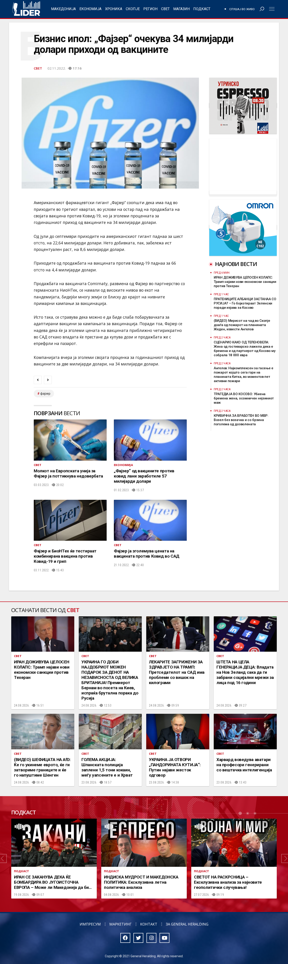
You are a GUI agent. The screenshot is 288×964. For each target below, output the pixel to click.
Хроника (113, 9)
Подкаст (201, 9)
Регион (150, 9)
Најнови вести (236, 264)
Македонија (63, 9)
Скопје (133, 9)
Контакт (148, 924)
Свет (165, 9)
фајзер (45, 393)
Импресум (90, 924)
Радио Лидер (26, 9)
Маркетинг (120, 924)
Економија (90, 9)
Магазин (181, 9)
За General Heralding (187, 924)
